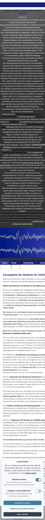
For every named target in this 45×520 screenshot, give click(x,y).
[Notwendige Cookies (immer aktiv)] (39, 480)
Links (15, 267)
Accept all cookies (22, 503)
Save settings (22, 514)
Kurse (13, 263)
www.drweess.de (7, 214)
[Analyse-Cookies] (39, 491)
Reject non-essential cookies (22, 509)
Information (39, 117)
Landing (5, 267)
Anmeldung (27, 263)
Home (4, 263)
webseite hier (14, 122)
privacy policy (30, 473)
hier (42, 440)
